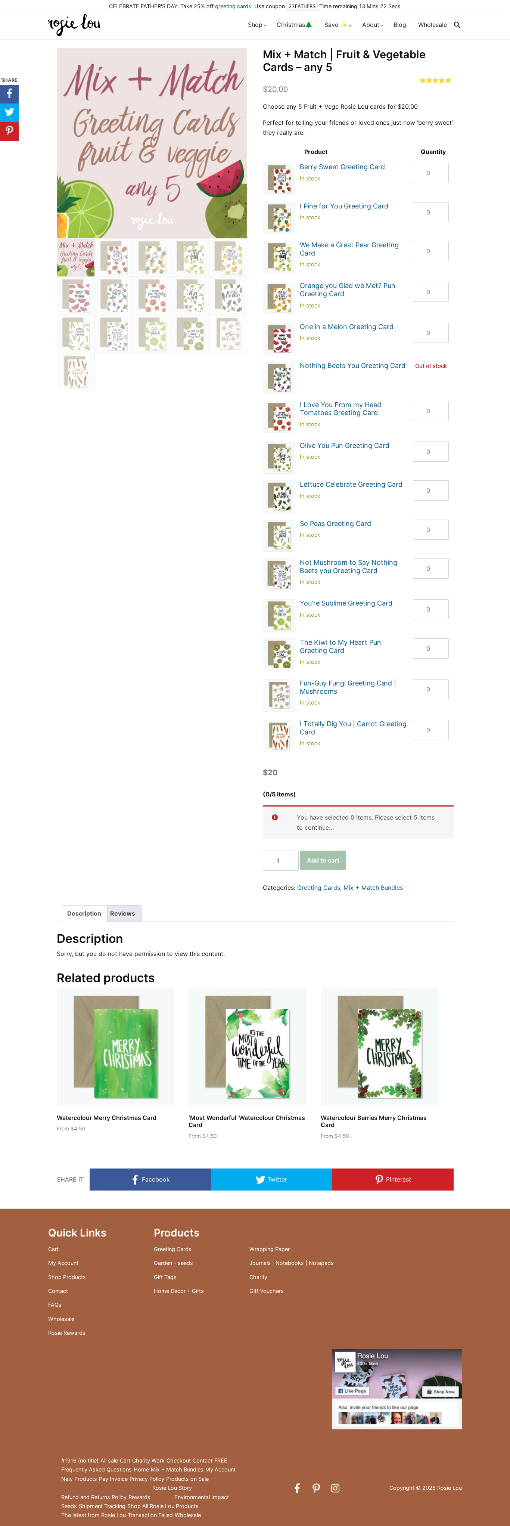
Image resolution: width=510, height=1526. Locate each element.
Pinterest (397, 1179)
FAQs (55, 1304)
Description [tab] (84, 913)
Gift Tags (165, 1277)
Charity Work (148, 1460)
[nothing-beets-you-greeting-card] (279, 378)
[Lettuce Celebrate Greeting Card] (279, 496)
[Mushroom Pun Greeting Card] (279, 574)
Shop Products (67, 1277)
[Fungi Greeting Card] (279, 695)
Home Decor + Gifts (179, 1291)
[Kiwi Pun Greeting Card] (279, 654)
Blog (400, 24)
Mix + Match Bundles (373, 887)
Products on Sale (187, 1479)
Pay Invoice (113, 1479)
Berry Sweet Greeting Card (342, 167)
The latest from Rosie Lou (93, 1515)
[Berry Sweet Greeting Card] (279, 179)
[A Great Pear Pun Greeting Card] (279, 257)
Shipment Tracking (102, 1506)
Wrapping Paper (269, 1249)
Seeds (69, 1506)
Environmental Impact (201, 1497)
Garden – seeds (173, 1263)
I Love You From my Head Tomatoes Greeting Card (340, 409)
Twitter (276, 1179)
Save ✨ (336, 24)
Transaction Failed (150, 1515)
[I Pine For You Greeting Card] (279, 218)
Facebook (155, 1179)
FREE (220, 1460)
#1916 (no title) (80, 1460)
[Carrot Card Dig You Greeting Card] (279, 736)
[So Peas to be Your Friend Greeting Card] (279, 536)
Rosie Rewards (66, 1333)
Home (141, 1469)
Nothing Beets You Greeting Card (352, 365)
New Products (79, 1479)
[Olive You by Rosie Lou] (279, 458)
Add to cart (323, 860)
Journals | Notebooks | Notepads (291, 1263)
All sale (109, 1460)
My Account (63, 1263)
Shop (255, 24)
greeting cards (233, 6)
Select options (84, 1142)
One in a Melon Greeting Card (347, 327)
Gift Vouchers (266, 1291)
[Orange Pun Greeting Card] (279, 298)
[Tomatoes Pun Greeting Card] (279, 417)
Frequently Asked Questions (96, 1469)
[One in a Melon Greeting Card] (279, 339)
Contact (58, 1291)
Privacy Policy (147, 1479)
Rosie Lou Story (172, 1488)
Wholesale (432, 24)
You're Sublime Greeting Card (346, 603)
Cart (53, 1249)
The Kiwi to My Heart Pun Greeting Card (340, 646)
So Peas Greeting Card (335, 523)
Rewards (139, 1497)
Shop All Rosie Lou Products (163, 1506)
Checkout (179, 1460)
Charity (258, 1277)
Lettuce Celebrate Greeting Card (351, 484)
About (370, 24)
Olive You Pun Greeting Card (344, 445)
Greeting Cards (318, 887)
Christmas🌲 (294, 24)
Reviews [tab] (122, 913)
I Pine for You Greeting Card (344, 206)
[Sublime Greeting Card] (279, 615)
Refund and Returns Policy (94, 1497)
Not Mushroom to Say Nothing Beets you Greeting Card (348, 566)
